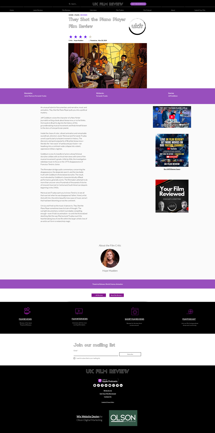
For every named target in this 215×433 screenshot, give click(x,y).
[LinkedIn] (121, 385)
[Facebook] (102, 385)
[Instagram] (113, 385)
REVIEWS (84, 15)
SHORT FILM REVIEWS (134, 319)
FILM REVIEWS (25, 319)
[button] (173, 9)
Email (76, 350)
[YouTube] (109, 385)
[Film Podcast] (94, 385)
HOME (71, 15)
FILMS (77, 15)
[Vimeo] (117, 385)
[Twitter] (106, 385)
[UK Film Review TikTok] (98, 385)
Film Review (81, 27)
